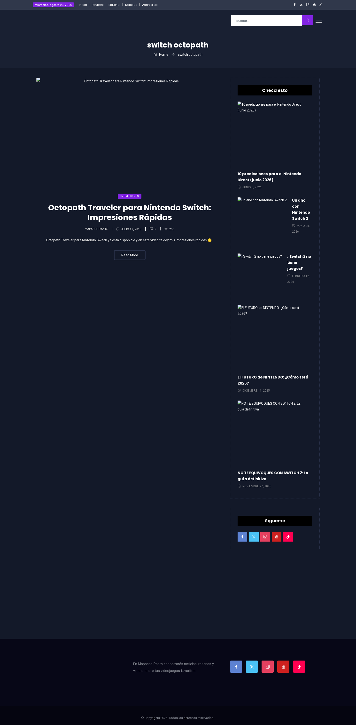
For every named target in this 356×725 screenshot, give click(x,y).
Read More (129, 255)
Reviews (98, 5)
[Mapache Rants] (62, 20)
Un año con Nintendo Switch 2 (301, 209)
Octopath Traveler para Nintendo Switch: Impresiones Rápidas (129, 212)
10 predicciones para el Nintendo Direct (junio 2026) (269, 176)
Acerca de (149, 5)
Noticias (131, 5)
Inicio (83, 5)
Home (163, 54)
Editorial (114, 5)
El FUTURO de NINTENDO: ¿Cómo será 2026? (273, 380)
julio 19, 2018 (131, 229)
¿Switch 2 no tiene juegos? (299, 262)
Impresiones (129, 196)
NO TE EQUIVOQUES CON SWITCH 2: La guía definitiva (273, 475)
